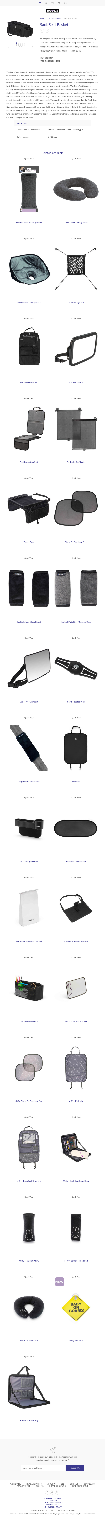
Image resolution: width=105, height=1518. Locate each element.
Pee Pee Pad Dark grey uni (28, 302)
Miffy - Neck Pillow (29, 1340)
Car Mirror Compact (29, 701)
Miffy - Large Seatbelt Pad (76, 1260)
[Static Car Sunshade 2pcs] (42, 31)
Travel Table (28, 542)
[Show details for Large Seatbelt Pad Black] (29, 748)
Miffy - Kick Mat (76, 1101)
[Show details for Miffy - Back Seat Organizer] (29, 1147)
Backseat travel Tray (29, 1420)
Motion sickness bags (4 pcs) (29, 941)
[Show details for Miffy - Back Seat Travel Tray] (76, 1147)
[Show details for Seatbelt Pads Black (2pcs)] (29, 588)
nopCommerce (62, 1514)
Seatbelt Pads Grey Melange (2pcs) (76, 622)
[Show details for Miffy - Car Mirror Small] (76, 987)
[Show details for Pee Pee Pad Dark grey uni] (29, 269)
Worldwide (15, 1484)
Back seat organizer (29, 382)
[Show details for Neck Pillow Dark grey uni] (76, 189)
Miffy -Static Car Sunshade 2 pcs (29, 1101)
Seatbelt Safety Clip (76, 701)
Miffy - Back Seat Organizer (29, 1181)
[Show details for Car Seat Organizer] (76, 269)
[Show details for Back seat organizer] (29, 348)
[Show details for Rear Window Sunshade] (76, 828)
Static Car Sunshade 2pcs (76, 542)
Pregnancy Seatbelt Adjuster (76, 941)
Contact (74, 1484)
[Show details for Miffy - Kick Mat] (76, 1067)
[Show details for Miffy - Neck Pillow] (29, 1307)
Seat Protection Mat (29, 462)
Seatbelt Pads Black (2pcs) (29, 622)
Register (40, 1486)
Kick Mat (76, 781)
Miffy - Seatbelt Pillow (29, 1260)
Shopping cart (59, 3)
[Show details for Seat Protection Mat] (29, 428)
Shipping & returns (57, 1486)
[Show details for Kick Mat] (76, 748)
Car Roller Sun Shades (76, 462)
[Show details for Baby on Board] (76, 1307)
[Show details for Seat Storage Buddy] (29, 828)
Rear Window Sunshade (76, 861)
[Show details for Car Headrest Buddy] (29, 987)
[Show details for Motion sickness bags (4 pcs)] (29, 908)
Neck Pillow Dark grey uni (76, 222)
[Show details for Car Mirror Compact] (29, 668)
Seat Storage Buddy (29, 861)
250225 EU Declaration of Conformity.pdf (65, 130)
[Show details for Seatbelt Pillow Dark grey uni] (29, 189)
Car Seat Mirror (76, 382)
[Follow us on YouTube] (52, 1492)
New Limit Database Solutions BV (32, 1514)
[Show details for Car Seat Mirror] (76, 348)
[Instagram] (57, 1492)
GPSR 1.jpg (52, 137)
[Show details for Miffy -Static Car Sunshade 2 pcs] (29, 1067)
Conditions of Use (80, 1486)
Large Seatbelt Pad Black (29, 781)
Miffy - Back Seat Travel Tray (76, 1181)
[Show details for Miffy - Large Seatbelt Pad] (76, 1227)
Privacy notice (23, 1486)
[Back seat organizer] (47, 31)
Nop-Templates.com (87, 1514)
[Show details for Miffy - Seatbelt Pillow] (29, 1227)
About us (51, 1484)
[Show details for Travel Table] (29, 508)
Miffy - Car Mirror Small (76, 1021)
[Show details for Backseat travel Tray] (29, 1387)
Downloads (89, 1484)
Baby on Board (76, 1340)
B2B (62, 1484)
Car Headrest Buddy (29, 1021)
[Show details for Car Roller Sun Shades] (76, 428)
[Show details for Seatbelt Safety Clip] (76, 668)
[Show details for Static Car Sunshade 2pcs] (76, 508)
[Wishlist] (52, 3)
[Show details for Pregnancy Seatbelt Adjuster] (76, 908)
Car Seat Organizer (76, 302)
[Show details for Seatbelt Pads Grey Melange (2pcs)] (76, 588)
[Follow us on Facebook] (47, 1492)
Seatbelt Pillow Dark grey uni (29, 222)
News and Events (34, 1484)
